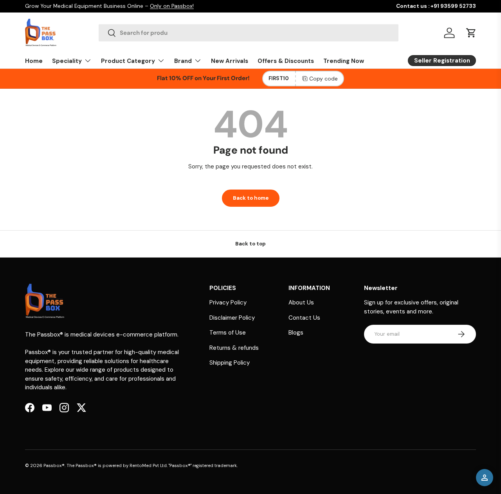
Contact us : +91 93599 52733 (436, 6)
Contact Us (304, 318)
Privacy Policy (228, 302)
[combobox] (248, 32)
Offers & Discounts (286, 61)
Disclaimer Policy (232, 318)
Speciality (67, 61)
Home (34, 61)
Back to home (251, 198)
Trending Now (343, 61)
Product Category (128, 61)
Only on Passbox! (172, 6)
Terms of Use (227, 332)
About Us (301, 302)
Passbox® (54, 465)
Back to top (250, 243)
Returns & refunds (234, 348)
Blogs (295, 332)
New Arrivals (229, 61)
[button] (471, 32)
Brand (183, 61)
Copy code (323, 78)
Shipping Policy (229, 363)
